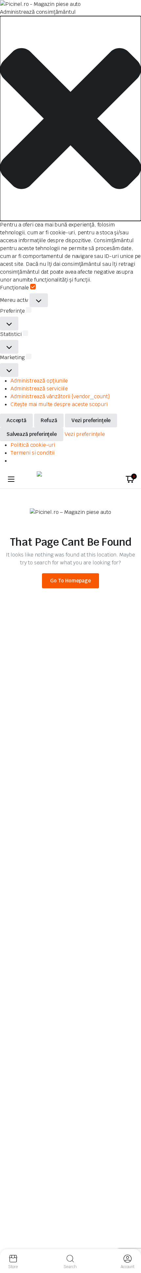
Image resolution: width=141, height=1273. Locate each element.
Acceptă (16, 420)
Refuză (49, 420)
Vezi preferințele (91, 420)
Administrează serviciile (39, 388)
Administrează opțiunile (39, 380)
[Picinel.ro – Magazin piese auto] (70, 479)
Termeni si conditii (32, 452)
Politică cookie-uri (32, 444)
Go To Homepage (70, 581)
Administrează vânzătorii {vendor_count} (60, 396)
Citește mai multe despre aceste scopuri (59, 404)
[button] (70, 118)
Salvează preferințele (32, 434)
